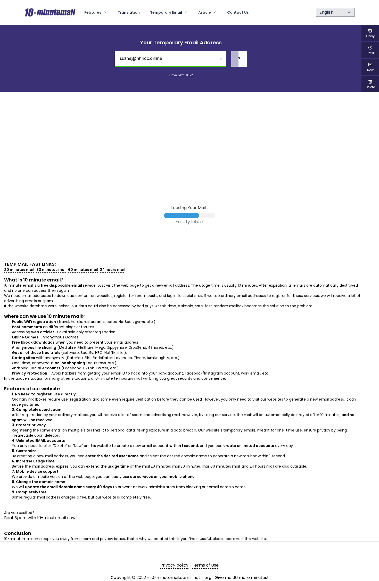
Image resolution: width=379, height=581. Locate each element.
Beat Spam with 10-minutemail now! (40, 518)
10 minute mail (64, 316)
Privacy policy (174, 565)
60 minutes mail (83, 269)
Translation (129, 12)
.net (196, 577)
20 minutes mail (19, 269)
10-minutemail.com (169, 577)
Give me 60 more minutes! (241, 577)
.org (207, 577)
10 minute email (42, 280)
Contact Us (238, 12)
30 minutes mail (51, 269)
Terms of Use (205, 565)
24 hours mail (112, 269)
